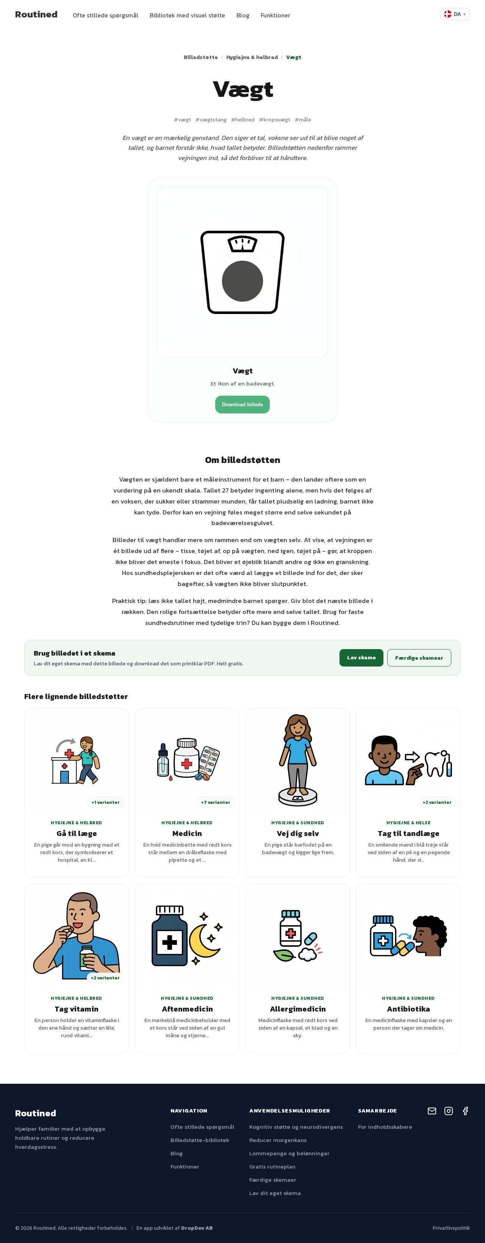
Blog (242, 15)
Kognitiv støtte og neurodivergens (296, 1126)
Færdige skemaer (419, 658)
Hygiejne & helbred (252, 57)
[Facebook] (465, 1112)
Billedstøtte (201, 57)
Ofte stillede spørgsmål (105, 15)
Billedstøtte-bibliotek (200, 1140)
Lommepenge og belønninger (289, 1153)
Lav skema (361, 657)
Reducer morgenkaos (278, 1140)
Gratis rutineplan (272, 1166)
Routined (36, 14)
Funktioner (275, 15)
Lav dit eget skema (275, 1193)
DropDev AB (197, 1228)
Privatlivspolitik (451, 1228)
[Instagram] (448, 1112)
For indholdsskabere (385, 1126)
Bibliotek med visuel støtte (187, 15)
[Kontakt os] (431, 1112)
